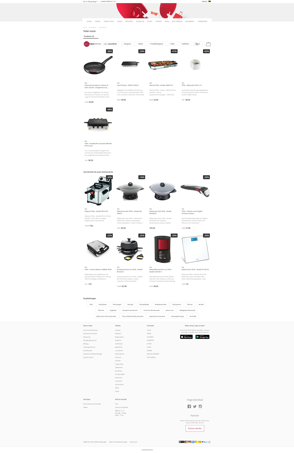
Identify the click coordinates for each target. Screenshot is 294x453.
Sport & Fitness (88, 357)
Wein (167, 21)
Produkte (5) (89, 36)
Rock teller (193, 316)
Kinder (159, 21)
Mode (119, 21)
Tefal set (189, 304)
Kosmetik (140, 21)
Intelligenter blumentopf (187, 310)
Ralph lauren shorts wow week (106, 316)
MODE (149, 333)
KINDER (149, 350)
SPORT (149, 344)
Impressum (133, 442)
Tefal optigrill (117, 304)
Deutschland (119, 384)
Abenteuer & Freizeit (90, 333)
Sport (150, 21)
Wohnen (129, 21)
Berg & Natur (119, 337)
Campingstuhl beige (177, 316)
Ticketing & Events (89, 347)
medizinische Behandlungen (92, 354)
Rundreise (118, 371)
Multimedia (177, 21)
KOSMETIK (150, 340)
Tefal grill (130, 304)
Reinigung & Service (89, 340)
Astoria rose (169, 310)
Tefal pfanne (103, 304)
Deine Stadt (109, 21)
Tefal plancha (176, 304)
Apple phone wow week (157, 316)
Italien (117, 388)
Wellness (118, 333)
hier (202, 423)
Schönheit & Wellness (90, 330)
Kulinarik (118, 357)
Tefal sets (101, 310)
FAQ (116, 404)
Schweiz (117, 330)
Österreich (118, 378)
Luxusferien (119, 350)
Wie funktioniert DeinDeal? (92, 404)
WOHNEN (150, 337)
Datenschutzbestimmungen (118, 442)
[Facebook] (189, 406)
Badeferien (118, 347)
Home (89, 21)
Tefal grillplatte (144, 304)
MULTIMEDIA (151, 357)
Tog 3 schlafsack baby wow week (132, 316)
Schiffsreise (119, 344)
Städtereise (119, 367)
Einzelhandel (87, 350)
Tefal (91, 304)
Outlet (149, 347)
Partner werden (195, 428)
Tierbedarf (202, 21)
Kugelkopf (113, 310)
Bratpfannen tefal (160, 304)
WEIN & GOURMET (153, 354)
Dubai (117, 391)
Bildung (85, 344)
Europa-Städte (120, 374)
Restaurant (87, 337)
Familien (118, 361)
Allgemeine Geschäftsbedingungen (95, 442)
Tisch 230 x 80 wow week (151, 310)
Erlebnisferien (119, 354)
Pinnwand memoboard (129, 310)
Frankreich (118, 381)
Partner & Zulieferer (121, 407)
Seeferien (118, 340)
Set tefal (201, 304)
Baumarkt (189, 21)
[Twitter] (194, 406)
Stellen (85, 407)
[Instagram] (200, 406)
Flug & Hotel (119, 364)
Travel (97, 21)
